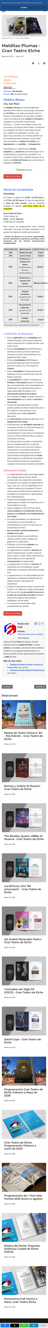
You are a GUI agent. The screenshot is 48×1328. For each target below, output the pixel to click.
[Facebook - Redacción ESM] (35, 623)
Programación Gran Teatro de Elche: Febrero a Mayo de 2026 (23, 1092)
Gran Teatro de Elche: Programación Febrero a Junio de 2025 (20, 1145)
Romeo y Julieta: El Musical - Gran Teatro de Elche (22, 787)
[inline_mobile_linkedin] (33, 1325)
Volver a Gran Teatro (13, 176)
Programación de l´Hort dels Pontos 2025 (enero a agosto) (23, 1197)
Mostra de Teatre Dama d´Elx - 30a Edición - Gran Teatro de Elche (23, 736)
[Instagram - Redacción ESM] (42, 623)
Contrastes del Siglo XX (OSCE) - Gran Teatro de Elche (23, 991)
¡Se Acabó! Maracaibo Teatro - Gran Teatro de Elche (23, 941)
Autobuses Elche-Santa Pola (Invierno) (27, 670)
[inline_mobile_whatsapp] (24, 1325)
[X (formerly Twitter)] (39, 63)
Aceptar (24, 7)
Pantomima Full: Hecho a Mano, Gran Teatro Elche (20, 1300)
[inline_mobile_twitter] (14, 1325)
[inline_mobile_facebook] (5, 1325)
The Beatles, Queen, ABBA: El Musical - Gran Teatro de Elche (24, 837)
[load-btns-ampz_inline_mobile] (43, 1325)
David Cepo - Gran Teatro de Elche (22, 1041)
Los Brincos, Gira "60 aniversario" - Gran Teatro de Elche (22, 889)
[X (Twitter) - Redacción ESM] (39, 623)
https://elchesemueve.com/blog (30, 634)
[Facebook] (33, 63)
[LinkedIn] (44, 63)
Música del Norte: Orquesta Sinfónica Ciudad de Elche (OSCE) (22, 1249)
